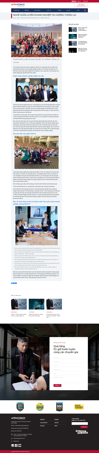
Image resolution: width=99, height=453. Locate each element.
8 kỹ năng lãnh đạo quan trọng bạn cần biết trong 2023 (53, 316)
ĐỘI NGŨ (42, 419)
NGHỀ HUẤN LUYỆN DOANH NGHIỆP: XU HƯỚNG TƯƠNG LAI (36, 59)
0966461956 (16, 441)
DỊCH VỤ (42, 425)
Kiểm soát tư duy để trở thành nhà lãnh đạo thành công (82, 50)
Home (14, 18)
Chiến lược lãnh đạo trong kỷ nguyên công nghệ (82, 36)
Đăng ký (79, 1)
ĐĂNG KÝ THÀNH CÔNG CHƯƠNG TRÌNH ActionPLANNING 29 (82, 29)
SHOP (55, 425)
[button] (14, 283)
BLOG (18, 18)
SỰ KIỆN (56, 419)
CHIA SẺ (56, 422)
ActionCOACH (43, 422)
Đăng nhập (85, 1)
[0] (85, 10)
